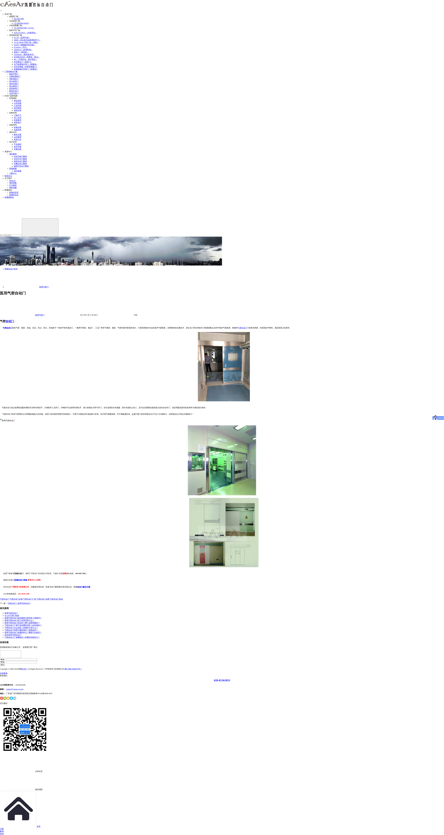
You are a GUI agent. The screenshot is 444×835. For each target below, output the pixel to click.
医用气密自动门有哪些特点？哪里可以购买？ (23, 632)
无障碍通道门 (14, 76)
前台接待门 (13, 86)
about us (12, 181)
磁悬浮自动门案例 (21, 166)
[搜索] (17, 217)
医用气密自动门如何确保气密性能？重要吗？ (23, 618)
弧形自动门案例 (20, 161)
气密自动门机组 (56, 599)
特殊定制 (17, 110)
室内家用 (17, 108)
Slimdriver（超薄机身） (23, 50)
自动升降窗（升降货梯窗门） (26, 67)
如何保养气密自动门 (13, 635)
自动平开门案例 (20, 159)
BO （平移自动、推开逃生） (25, 59)
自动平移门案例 (20, 156)
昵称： (3, 659)
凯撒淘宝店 (13, 195)
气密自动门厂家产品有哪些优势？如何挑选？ (23, 625)
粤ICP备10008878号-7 (73, 669)
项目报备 (13, 183)
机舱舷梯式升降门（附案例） (26, 69)
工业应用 (17, 105)
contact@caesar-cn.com (14, 689)
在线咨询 (17, 130)
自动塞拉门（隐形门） (23, 62)
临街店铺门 (13, 84)
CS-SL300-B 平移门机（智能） (26, 42)
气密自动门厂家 (29, 599)
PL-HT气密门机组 (12, 615)
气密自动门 (7, 328)
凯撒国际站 (9, 197)
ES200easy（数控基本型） (24, 55)
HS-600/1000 (19, 19)
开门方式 (17, 118)
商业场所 (17, 101)
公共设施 (17, 103)
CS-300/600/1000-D (21, 23)
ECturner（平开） (21, 47)
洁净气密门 (13, 93)
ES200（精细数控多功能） (24, 45)
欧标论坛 (8, 176)
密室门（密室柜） (21, 52)
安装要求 (17, 120)
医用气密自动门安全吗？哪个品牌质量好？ (22, 623)
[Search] (40, 227)
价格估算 (17, 127)
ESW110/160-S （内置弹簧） (25, 33)
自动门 (10, 321)
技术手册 (17, 147)
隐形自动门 (13, 91)
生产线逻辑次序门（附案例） (26, 64)
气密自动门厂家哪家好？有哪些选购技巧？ (22, 637)
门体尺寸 (17, 115)
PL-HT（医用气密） (22, 38)
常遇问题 (17, 149)
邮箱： (3, 662)
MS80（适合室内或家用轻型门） (27, 40)
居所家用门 (13, 89)
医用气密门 (39, 315)
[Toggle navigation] (1, 10)
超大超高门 (13, 81)
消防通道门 (13, 79)
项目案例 (13, 154)
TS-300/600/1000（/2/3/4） (24, 28)
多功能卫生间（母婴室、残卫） (27, 57)
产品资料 (17, 144)
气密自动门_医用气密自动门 (19, 603)
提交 (2, 664)
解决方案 (17, 135)
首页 (11, 269)
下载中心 (13, 173)
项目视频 (17, 171)
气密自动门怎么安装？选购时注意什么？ (21, 628)
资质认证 (17, 139)
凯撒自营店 (13, 192)
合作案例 (17, 137)
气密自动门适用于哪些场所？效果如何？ (21, 630)
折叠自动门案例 (20, 164)
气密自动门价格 (16, 599)
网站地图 (13, 188)
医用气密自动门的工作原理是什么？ (19, 620)
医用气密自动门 (11, 613)
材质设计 (17, 122)
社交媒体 (13, 185)
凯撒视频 (13, 169)
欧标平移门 (13, 74)
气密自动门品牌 (43, 599)
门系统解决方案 (11, 72)
